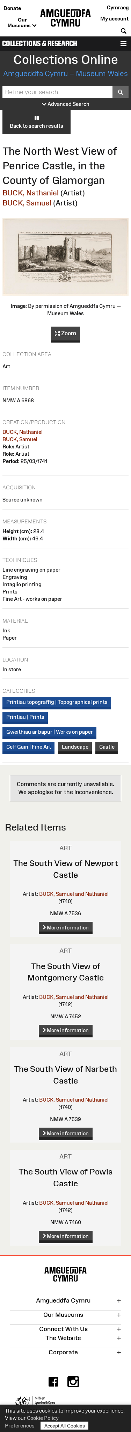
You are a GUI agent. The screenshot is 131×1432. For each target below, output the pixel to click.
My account (114, 19)
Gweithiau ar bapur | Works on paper (49, 732)
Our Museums (20, 22)
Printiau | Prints (25, 717)
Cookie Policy (43, 1418)
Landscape (75, 747)
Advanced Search (67, 104)
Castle (107, 747)
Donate (12, 8)
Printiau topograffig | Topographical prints (57, 702)
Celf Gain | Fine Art (28, 747)
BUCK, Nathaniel (30, 193)
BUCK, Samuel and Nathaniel (74, 894)
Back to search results (36, 126)
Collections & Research (39, 43)
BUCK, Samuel (26, 203)
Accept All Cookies (64, 1426)
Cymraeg (118, 7)
